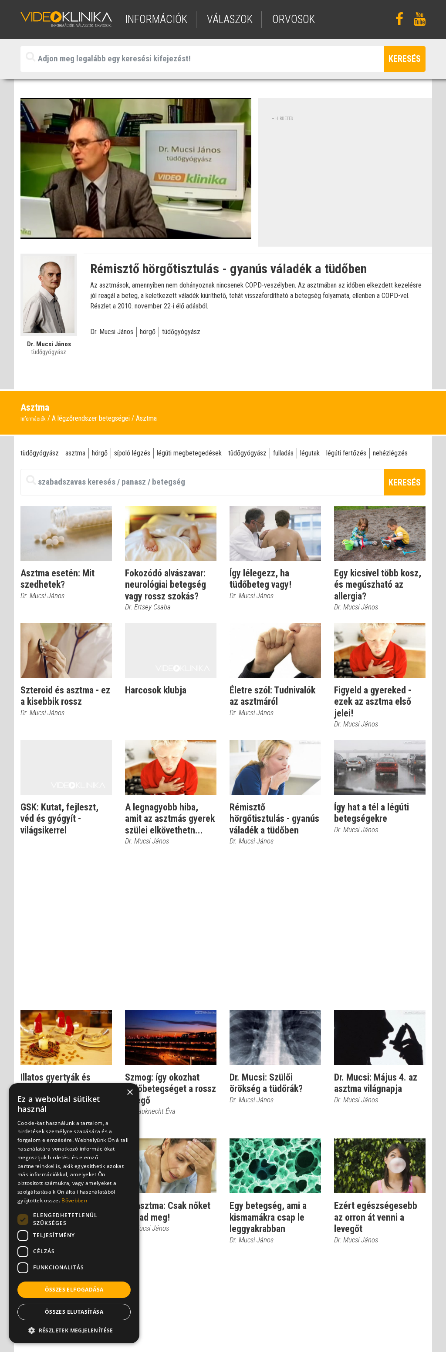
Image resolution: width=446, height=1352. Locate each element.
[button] (74, 1330)
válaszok (230, 19)
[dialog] (74, 1213)
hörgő (147, 332)
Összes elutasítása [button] (74, 1311)
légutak (310, 453)
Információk (33, 419)
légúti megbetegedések (189, 453)
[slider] (135, 232)
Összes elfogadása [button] (74, 1289)
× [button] (129, 1092)
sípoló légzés (132, 453)
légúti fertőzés (346, 453)
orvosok (293, 19)
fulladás (283, 453)
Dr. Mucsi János (111, 332)
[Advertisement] (345, 183)
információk (156, 19)
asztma (75, 453)
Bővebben (74, 1200)
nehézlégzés (390, 453)
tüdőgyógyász (181, 332)
